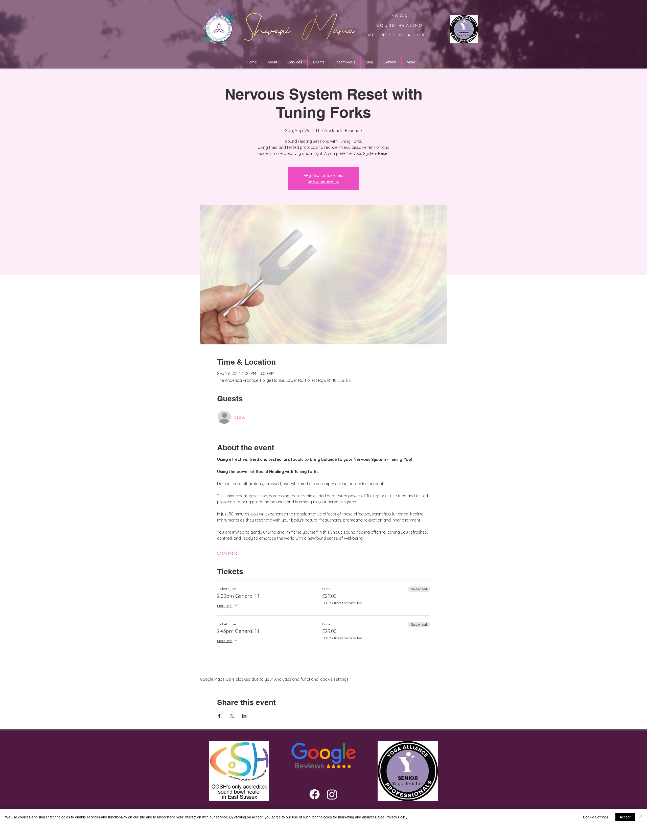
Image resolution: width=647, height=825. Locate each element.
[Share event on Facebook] (219, 716)
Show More (227, 553)
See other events (323, 181)
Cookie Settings (595, 816)
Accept (625, 816)
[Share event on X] (231, 716)
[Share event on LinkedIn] (244, 716)
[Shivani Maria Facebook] (314, 794)
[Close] (641, 817)
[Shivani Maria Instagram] (332, 794)
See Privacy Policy (392, 816)
